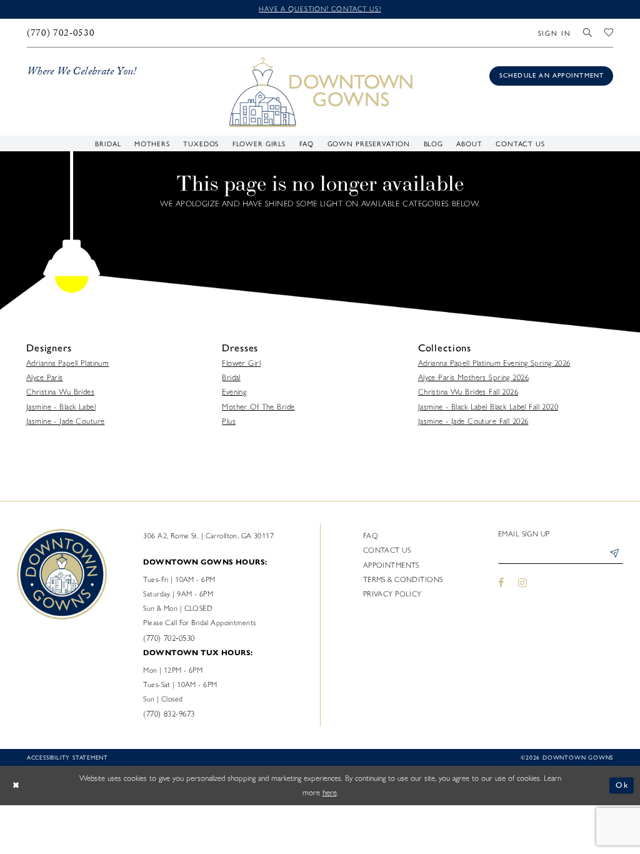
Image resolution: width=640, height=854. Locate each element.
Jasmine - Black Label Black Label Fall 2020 (488, 406)
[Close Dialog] (16, 785)
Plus (229, 421)
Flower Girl (241, 363)
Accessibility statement (67, 757)
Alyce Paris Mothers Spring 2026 (473, 377)
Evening (234, 391)
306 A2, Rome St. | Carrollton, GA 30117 (208, 535)
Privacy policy (392, 594)
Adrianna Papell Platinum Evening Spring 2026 (494, 363)
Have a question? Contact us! (320, 8)
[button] (555, 33)
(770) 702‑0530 (168, 638)
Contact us (387, 550)
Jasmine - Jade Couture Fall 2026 (473, 421)
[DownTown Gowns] (320, 91)
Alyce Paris (44, 377)
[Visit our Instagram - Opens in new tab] (523, 582)
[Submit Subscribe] (614, 554)
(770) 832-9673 (168, 713)
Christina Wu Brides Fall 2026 (468, 391)
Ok (622, 785)
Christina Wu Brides (60, 391)
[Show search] (588, 33)
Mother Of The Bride (258, 406)
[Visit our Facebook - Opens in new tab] (501, 582)
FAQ (370, 535)
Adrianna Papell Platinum (67, 363)
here (329, 792)
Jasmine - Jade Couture (65, 421)
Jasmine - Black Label (61, 406)
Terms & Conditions (403, 579)
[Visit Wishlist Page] (608, 33)
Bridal (231, 377)
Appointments (391, 565)
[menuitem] (61, 33)
